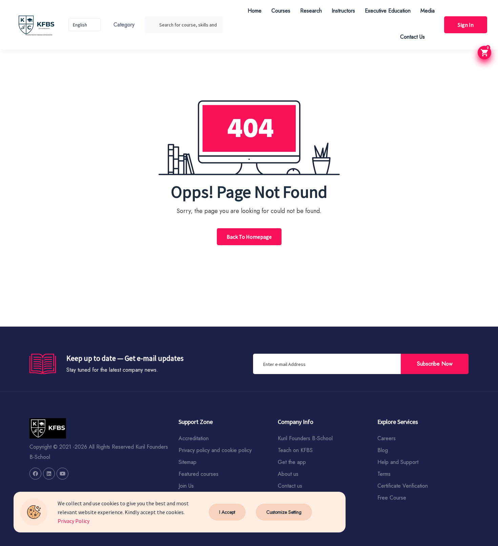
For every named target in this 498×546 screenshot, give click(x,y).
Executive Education (388, 11)
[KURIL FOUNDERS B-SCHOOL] (35, 474)
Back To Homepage (249, 236)
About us (288, 474)
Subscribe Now (435, 364)
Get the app (292, 462)
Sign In (466, 24)
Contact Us (412, 37)
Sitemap (187, 462)
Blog (382, 450)
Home (255, 11)
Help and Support (397, 462)
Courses (280, 11)
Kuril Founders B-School (305, 438)
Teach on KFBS (295, 450)
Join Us (186, 486)
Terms (384, 474)
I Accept (227, 512)
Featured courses (199, 474)
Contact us (290, 486)
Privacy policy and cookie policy (215, 450)
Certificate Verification (402, 486)
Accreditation (194, 438)
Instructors (343, 11)
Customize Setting (284, 512)
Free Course (391, 498)
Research (311, 11)
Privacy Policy (73, 521)
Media (427, 11)
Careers (386, 438)
